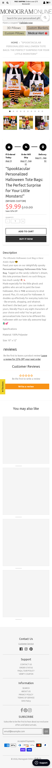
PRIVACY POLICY (26, 694)
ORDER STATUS (26, 668)
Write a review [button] (26, 386)
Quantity (9, 217)
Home (14, 42)
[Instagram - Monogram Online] (26, 649)
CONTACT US (26, 664)
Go (46, 731)
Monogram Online (26, 759)
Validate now (26, 22)
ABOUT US (26, 691)
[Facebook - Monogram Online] (21, 649)
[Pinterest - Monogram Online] (31, 649)
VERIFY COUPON (26, 674)
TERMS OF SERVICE (26, 698)
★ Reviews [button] (2, 386)
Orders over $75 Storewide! (26, 2)
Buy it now (26, 238)
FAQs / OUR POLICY (26, 671)
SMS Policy (26, 701)
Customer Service (26, 644)
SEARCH (26, 688)
